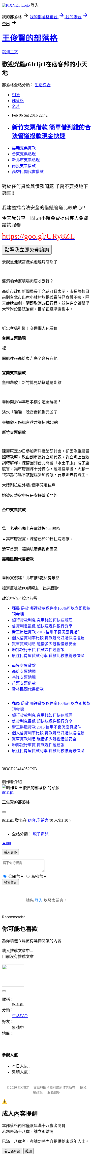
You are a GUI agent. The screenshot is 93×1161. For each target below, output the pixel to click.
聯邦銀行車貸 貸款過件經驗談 (38, 650)
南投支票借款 (24, 166)
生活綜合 (43, 85)
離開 (28, 1151)
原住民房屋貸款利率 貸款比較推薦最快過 (48, 656)
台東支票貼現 (24, 154)
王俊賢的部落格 (30, 38)
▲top (6, 843)
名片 (16, 106)
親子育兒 (41, 834)
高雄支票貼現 (24, 671)
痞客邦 (34, 820)
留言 (45, 820)
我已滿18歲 (12, 1151)
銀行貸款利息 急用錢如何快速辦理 (42, 620)
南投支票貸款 (24, 665)
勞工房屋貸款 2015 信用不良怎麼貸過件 (46, 632)
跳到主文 (10, 52)
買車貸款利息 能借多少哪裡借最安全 (44, 644)
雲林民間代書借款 (28, 689)
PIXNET (23, 1087)
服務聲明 (53, 1092)
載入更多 (10, 852)
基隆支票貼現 (24, 677)
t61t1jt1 (8, 792)
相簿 (16, 95)
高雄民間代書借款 (28, 172)
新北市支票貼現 (26, 160)
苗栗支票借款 (24, 683)
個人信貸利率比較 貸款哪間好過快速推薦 (48, 638)
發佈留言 (10, 882)
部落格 (18, 101)
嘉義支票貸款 (24, 148)
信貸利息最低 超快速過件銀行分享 (42, 626)
